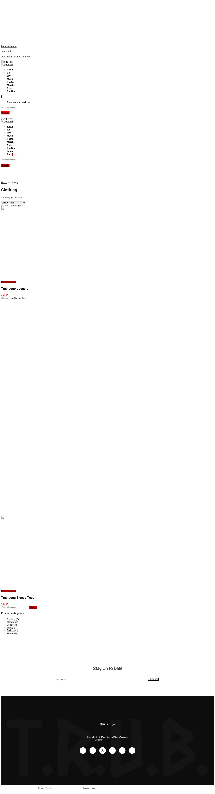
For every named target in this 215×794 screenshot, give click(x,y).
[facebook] (83, 750)
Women (11, 633)
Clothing (11, 619)
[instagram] (92, 750)
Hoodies (11, 622)
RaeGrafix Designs (112, 740)
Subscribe (153, 679)
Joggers (11, 624)
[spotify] (122, 750)
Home (4, 182)
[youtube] (112, 750)
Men (9, 627)
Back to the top (9, 46)
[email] (132, 750)
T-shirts (11, 630)
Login (10, 151)
